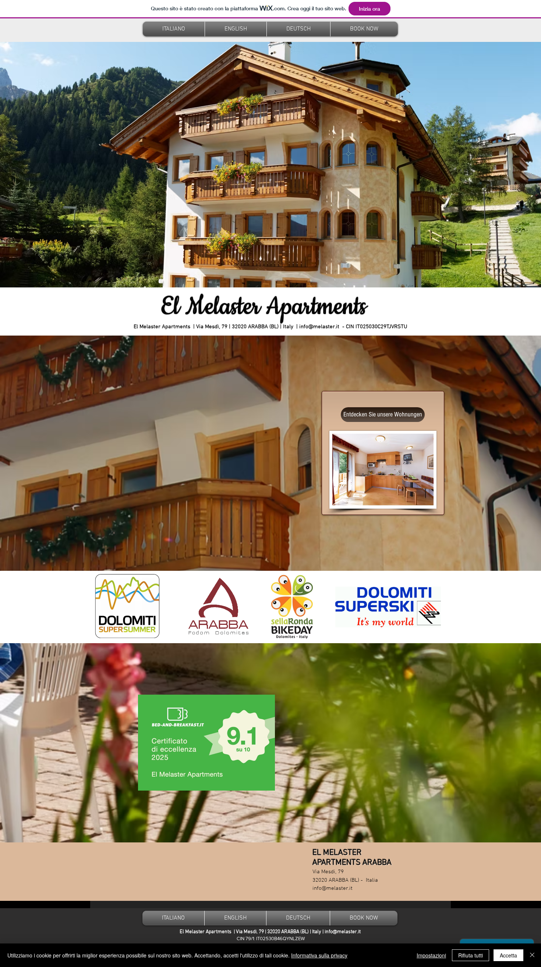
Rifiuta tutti (470, 955)
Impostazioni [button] (431, 955)
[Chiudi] (532, 955)
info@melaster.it (319, 326)
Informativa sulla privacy (319, 955)
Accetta (508, 955)
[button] (174, 29)
